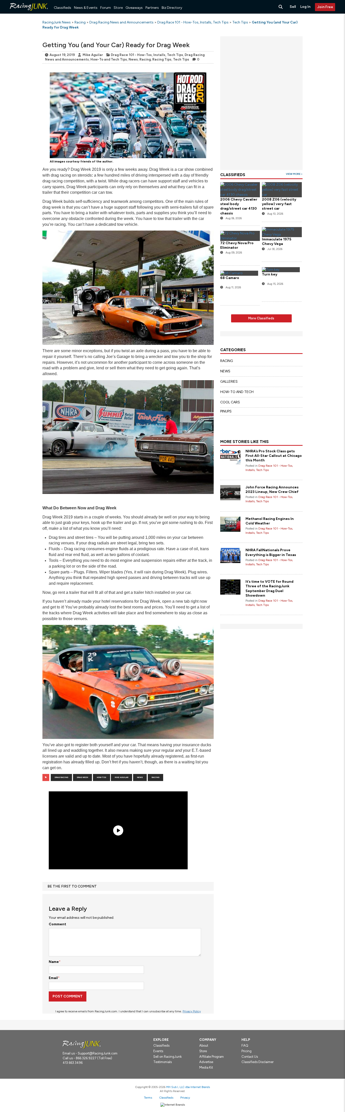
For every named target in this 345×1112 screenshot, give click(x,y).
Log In (305, 7)
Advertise (206, 1062)
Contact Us (249, 1057)
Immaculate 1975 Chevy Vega (276, 241)
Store (118, 8)
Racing (145, 59)
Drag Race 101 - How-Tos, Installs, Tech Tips (147, 55)
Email (53, 978)
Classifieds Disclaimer (257, 1062)
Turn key (269, 274)
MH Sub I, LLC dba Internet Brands (188, 1087)
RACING (226, 361)
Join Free (325, 7)
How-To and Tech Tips (108, 59)
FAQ (244, 1045)
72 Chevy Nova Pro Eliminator (237, 245)
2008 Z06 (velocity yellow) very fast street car (279, 204)
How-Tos (101, 777)
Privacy (185, 1097)
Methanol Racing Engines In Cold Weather (269, 521)
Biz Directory (172, 8)
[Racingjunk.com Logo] (82, 1044)
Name (54, 962)
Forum (105, 8)
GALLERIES (229, 381)
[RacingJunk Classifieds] (29, 12)
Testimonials (162, 1062)
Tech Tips (181, 59)
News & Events (85, 8)
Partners (152, 8)
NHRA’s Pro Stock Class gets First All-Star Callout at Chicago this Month (273, 455)
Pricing (246, 1051)
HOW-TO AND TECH (237, 392)
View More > (294, 174)
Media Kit (206, 1067)
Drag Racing (61, 777)
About (203, 1045)
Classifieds (62, 8)
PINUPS (226, 411)
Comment (57, 924)
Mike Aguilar (93, 55)
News (133, 59)
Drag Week (82, 777)
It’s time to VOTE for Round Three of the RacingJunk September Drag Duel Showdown (269, 588)
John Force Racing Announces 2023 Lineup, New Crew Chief (272, 489)
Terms (148, 1097)
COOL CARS (230, 402)
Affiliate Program (211, 1057)
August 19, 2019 (62, 55)
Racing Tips (161, 59)
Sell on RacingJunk (167, 1057)
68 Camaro (229, 278)
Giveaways (134, 8)
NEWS (225, 371)
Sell (293, 7)
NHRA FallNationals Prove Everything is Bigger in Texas (270, 552)
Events (158, 1051)
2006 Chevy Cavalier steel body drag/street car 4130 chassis (238, 206)
